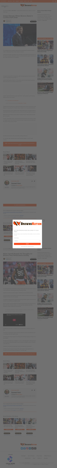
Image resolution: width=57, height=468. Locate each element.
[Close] (43, 220)
